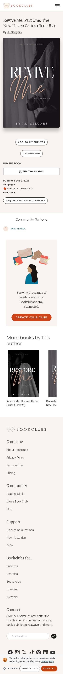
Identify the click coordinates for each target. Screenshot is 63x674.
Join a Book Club (17, 501)
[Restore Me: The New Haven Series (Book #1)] (23, 373)
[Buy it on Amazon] (31, 171)
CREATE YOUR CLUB (31, 317)
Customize (12, 668)
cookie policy (47, 661)
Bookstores (13, 581)
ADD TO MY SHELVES (31, 142)
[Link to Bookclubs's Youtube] (52, 652)
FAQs (9, 545)
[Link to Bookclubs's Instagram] (17, 652)
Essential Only (29, 668)
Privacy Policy (15, 457)
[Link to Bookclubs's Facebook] (10, 652)
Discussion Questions (20, 530)
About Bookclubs (17, 449)
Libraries (11, 589)
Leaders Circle (15, 493)
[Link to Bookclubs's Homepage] (17, 6)
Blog (9, 509)
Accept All (49, 668)
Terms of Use (14, 465)
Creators (11, 597)
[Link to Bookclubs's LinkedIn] (45, 652)
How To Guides (16, 537)
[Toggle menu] (57, 5)
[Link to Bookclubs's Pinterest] (38, 652)
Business (12, 566)
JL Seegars (14, 32)
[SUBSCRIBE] (54, 636)
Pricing (10, 473)
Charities (12, 574)
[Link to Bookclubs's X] (24, 652)
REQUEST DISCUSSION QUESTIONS (25, 200)
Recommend (31, 153)
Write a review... (18, 228)
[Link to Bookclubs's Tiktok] (31, 652)
